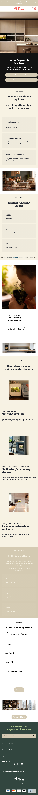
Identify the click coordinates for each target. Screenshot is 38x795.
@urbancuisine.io (19, 717)
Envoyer (19, 690)
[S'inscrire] (33, 736)
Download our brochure (21, 80)
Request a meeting (21, 75)
